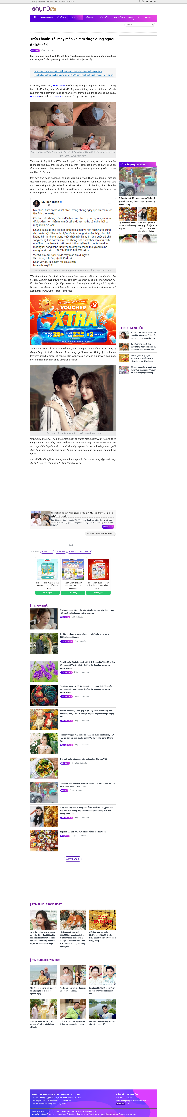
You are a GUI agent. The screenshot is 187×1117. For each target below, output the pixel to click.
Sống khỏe (65, 836)
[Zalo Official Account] (143, 1)
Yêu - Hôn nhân (45, 17)
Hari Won (35, 96)
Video (147, 17)
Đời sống (61, 17)
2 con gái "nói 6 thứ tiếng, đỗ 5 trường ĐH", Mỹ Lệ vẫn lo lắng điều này (42, 1024)
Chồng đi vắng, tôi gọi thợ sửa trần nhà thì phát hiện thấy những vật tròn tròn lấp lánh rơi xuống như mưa (87, 611)
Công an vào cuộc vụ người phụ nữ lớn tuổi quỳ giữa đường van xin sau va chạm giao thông (143, 370)
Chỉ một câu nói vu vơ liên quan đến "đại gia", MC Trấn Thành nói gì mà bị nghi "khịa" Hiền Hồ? (82, 514)
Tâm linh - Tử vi (66, 672)
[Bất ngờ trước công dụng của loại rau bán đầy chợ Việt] (44, 768)
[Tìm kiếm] (153, 25)
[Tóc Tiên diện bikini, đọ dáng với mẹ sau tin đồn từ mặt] (73, 975)
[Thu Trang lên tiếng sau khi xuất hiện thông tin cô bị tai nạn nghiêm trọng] (43, 975)
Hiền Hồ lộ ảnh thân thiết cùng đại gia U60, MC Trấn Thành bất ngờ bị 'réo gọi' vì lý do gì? (73, 75)
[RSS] (151, 1)
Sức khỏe (104, 17)
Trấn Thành (59, 85)
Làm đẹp (89, 17)
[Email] (155, 1)
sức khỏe (58, 96)
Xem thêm (109, 527)
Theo (99, 533)
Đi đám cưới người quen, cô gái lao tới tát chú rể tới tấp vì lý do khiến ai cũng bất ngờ (87, 635)
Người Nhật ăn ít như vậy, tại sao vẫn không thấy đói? (83, 832)
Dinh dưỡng (119, 17)
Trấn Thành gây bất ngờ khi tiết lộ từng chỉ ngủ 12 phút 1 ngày (72, 1022)
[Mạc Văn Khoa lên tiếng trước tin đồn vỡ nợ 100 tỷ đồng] (102, 1009)
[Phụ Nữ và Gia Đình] (44, 9)
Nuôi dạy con (133, 17)
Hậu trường (35, 50)
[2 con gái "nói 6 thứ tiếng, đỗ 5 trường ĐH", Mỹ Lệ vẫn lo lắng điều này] (43, 1009)
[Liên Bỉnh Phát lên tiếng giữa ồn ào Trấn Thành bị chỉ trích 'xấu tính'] (102, 975)
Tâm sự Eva (65, 617)
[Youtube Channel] (147, 1)
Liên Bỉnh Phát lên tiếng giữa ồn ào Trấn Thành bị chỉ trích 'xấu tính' (102, 991)
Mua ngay (47, 593)
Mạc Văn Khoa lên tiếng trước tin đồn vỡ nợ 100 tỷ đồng (102, 1022)
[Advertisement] (73, 487)
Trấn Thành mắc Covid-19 (80, 552)
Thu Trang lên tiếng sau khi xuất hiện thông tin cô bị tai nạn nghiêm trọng (43, 991)
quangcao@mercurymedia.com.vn (135, 1101)
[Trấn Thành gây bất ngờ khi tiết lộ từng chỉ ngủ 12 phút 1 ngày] (73, 1009)
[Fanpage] (140, 1)
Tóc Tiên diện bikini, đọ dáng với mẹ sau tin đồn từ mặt (73, 989)
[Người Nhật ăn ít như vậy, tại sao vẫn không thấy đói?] (44, 840)
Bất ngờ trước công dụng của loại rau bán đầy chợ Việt (83, 759)
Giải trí (75, 17)
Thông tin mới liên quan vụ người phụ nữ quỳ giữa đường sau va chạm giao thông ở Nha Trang (87, 785)
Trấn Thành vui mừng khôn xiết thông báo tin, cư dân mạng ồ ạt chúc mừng (68, 71)
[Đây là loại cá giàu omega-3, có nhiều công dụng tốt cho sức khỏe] (128, 241)
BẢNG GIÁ (120, 1104)
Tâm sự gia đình (66, 641)
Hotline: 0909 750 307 (66, 2)
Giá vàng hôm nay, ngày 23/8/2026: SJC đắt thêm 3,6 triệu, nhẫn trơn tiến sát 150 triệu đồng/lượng (102, 936)
